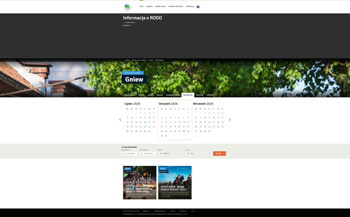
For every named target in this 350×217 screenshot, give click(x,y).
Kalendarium (188, 95)
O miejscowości (129, 95)
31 (149, 131)
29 (141, 131)
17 (149, 122)
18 (154, 122)
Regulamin (146, 211)
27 (132, 131)
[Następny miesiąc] (230, 119)
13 (132, 122)
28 (136, 131)
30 (145, 131)
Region (160, 150)
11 (154, 117)
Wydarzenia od (125, 150)
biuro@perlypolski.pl (171, 214)
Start (141, 6)
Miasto (188, 150)
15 (141, 122)
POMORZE (210, 95)
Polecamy (190, 6)
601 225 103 (184, 214)
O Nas (193, 211)
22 (141, 127)
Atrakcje (159, 95)
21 (136, 127)
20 (132, 127)
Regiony (149, 6)
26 (127, 131)
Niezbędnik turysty (173, 95)
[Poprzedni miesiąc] (120, 119)
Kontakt (172, 211)
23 (145, 127)
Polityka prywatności (160, 211)
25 (154, 127)
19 (127, 127)
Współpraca (183, 211)
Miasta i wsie (161, 6)
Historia (141, 95)
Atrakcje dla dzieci (176, 6)
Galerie (150, 95)
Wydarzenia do (144, 150)
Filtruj (219, 153)
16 (145, 122)
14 (136, 122)
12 (127, 122)
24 (149, 127)
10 (149, 117)
